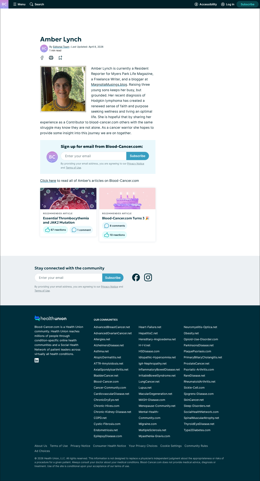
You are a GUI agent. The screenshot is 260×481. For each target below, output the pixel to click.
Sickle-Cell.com (194, 387)
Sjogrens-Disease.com (199, 393)
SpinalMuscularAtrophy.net (201, 418)
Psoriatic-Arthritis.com (199, 369)
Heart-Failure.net (150, 327)
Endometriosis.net (106, 430)
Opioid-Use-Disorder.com (201, 339)
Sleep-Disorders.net (197, 406)
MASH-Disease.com (152, 400)
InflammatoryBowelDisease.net (159, 369)
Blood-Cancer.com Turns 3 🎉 (125, 218)
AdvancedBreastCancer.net (112, 327)
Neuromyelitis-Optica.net (200, 327)
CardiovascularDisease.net (111, 393)
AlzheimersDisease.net (109, 345)
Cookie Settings (171, 446)
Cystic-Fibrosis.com (107, 424)
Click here (48, 181)
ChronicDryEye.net (106, 400)
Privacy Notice (135, 163)
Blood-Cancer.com (106, 381)
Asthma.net (101, 351)
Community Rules (196, 446)
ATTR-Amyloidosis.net (108, 363)
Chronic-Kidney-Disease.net (112, 412)
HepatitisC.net (148, 333)
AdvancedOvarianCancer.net (113, 333)
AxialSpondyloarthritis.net (111, 369)
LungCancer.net (149, 381)
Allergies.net (102, 339)
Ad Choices (42, 451)
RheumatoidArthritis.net (199, 381)
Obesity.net (191, 333)
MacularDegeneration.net (155, 393)
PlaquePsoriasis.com (197, 351)
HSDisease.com (149, 351)
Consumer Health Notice (109, 446)
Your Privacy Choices (143, 446)
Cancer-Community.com (110, 387)
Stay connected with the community (69, 268)
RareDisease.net (194, 375)
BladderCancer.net (106, 375)
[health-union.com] (50, 319)
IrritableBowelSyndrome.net (157, 375)
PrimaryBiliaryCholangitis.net (203, 357)
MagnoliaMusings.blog (109, 84)
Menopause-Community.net (157, 406)
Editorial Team (61, 46)
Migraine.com (148, 424)
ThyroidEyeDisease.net (199, 424)
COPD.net (100, 418)
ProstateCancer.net (196, 363)
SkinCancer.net (194, 400)
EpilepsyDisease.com (108, 436)
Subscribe (247, 4)
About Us (40, 446)
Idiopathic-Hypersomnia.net (157, 357)
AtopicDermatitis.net (107, 357)
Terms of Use (73, 167)
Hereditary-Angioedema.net (157, 339)
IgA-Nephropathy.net (153, 363)
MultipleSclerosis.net (152, 430)
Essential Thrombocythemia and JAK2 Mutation (66, 220)
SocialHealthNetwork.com (201, 412)
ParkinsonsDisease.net (199, 345)
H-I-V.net (144, 345)
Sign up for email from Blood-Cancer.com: (102, 146)
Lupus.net (145, 387)
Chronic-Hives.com (106, 406)
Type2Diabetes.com (197, 430)
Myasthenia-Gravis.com (154, 436)
